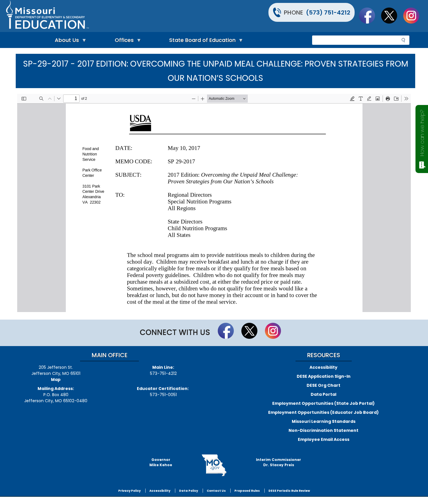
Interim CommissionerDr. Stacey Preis (278, 462)
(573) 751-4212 (328, 12)
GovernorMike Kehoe (160, 462)
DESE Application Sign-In (324, 376)
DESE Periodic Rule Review (289, 491)
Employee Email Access (323, 439)
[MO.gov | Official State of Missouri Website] (214, 465)
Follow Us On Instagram (414, 15)
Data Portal (323, 394)
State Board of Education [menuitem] (201, 41)
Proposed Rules (247, 491)
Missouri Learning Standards (324, 421)
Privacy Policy (129, 491)
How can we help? (422, 133)
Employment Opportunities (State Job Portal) (323, 403)
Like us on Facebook (370, 15)
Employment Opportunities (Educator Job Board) (323, 412)
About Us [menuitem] (65, 41)
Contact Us (216, 491)
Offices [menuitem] (123, 41)
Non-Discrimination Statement (323, 430)
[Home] (109, 16)
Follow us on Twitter (392, 15)
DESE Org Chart (323, 385)
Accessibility (323, 367)
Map (56, 379)
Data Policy (188, 491)
